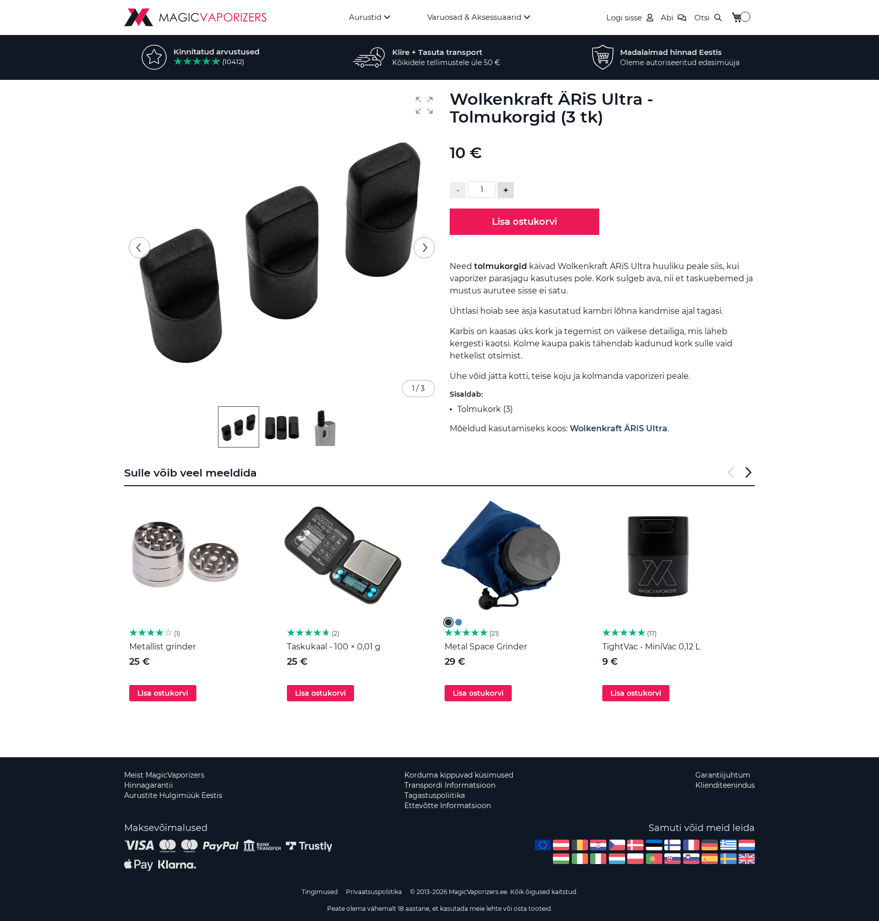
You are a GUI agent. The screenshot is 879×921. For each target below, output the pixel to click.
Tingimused (320, 892)
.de (709, 845)
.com (543, 845)
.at (561, 845)
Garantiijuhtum (722, 775)
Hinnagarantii (148, 785)
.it (598, 858)
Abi (667, 17)
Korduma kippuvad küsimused (458, 775)
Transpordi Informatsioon (449, 785)
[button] (424, 105)
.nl (747, 845)
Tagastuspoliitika (434, 795)
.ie (580, 858)
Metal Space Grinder (486, 646)
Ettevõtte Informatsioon (447, 805)
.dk (635, 845)
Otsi (702, 17)
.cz (617, 845)
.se (728, 858)
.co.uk (747, 858)
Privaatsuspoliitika (374, 892)
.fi (672, 845)
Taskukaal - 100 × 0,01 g (333, 646)
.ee (654, 845)
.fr (691, 845)
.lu (617, 858)
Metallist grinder (162, 646)
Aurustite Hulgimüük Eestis (173, 795)
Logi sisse (624, 17)
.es (709, 858)
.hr (598, 845)
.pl (635, 858)
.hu (561, 858)
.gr (728, 845)
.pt (654, 858)
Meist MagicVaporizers (164, 775)
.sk (672, 858)
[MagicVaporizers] (195, 17)
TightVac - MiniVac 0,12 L (651, 646)
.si (691, 858)
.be (580, 845)
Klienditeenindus (725, 785)
